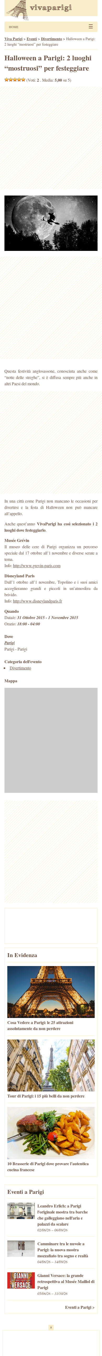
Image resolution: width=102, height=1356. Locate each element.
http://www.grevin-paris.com (36, 565)
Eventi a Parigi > (80, 1307)
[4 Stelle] (19, 79)
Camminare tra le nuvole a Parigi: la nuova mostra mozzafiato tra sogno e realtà (62, 1250)
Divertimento (20, 668)
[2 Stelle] (11, 79)
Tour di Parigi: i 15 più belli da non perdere (45, 1096)
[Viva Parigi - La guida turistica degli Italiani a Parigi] (51, 11)
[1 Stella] (6, 79)
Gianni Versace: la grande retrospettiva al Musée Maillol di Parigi (65, 1281)
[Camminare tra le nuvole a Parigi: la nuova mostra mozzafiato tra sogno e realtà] (21, 1255)
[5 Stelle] (23, 79)
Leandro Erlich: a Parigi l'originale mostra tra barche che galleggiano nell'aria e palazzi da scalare (62, 1215)
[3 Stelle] (15, 79)
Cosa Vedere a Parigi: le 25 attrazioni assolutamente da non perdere (40, 1025)
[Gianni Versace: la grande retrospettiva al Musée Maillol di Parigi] (21, 1287)
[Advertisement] (51, 138)
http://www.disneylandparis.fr (37, 601)
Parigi (9, 643)
